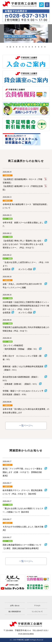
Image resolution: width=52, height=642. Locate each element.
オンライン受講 (25, 269)
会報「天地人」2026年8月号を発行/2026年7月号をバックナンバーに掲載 (22, 286)
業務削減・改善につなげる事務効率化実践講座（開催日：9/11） (23, 368)
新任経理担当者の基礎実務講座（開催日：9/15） (21, 379)
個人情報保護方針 (14, 611)
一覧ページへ (26, 425)
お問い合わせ (14, 605)
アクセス (37, 605)
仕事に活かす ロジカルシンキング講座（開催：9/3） (22, 357)
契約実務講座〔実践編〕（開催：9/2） (21, 349)
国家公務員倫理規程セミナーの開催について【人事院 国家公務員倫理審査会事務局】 (22, 546)
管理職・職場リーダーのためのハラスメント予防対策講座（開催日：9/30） (23, 393)
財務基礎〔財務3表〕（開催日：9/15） (21, 384)
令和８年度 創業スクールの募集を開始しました (23, 224)
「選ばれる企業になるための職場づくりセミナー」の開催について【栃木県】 (23, 510)
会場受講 (6, 269)
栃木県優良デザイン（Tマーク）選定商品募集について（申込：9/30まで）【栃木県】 (23, 492)
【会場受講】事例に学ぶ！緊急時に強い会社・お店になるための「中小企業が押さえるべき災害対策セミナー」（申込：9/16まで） (23, 244)
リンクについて (37, 611)
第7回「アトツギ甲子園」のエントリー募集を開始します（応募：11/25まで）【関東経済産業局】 (22, 472)
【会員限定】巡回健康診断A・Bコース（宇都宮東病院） (22, 181)
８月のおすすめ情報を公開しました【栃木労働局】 (23, 528)
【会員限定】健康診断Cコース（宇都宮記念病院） (23, 188)
